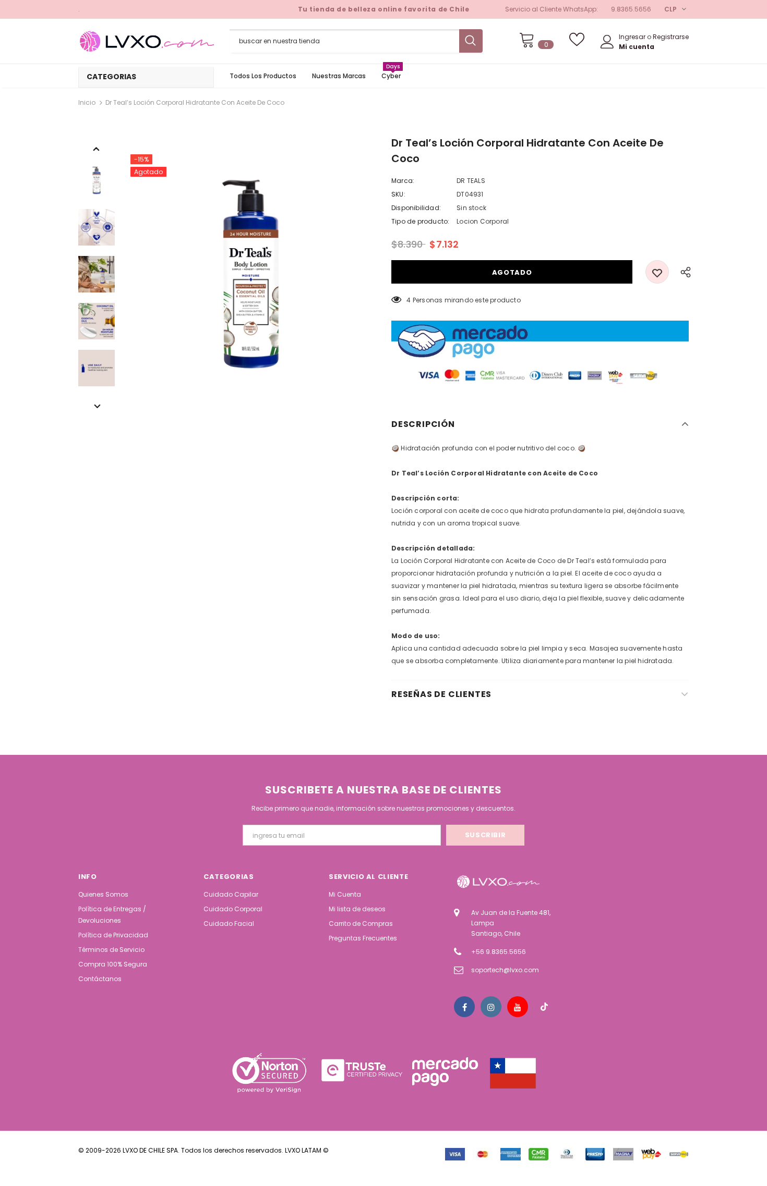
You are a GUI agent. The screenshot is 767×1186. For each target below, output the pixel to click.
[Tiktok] (544, 1006)
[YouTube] (517, 1006)
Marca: (402, 180)
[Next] (96, 405)
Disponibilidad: (416, 207)
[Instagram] (491, 1006)
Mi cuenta (636, 46)
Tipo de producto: (420, 221)
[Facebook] (464, 1006)
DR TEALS (471, 180)
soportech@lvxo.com (505, 969)
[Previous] (96, 148)
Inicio (86, 102)
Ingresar (633, 36)
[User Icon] (607, 41)
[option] (250, 274)
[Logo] (146, 41)
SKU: (398, 194)
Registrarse (671, 36)
